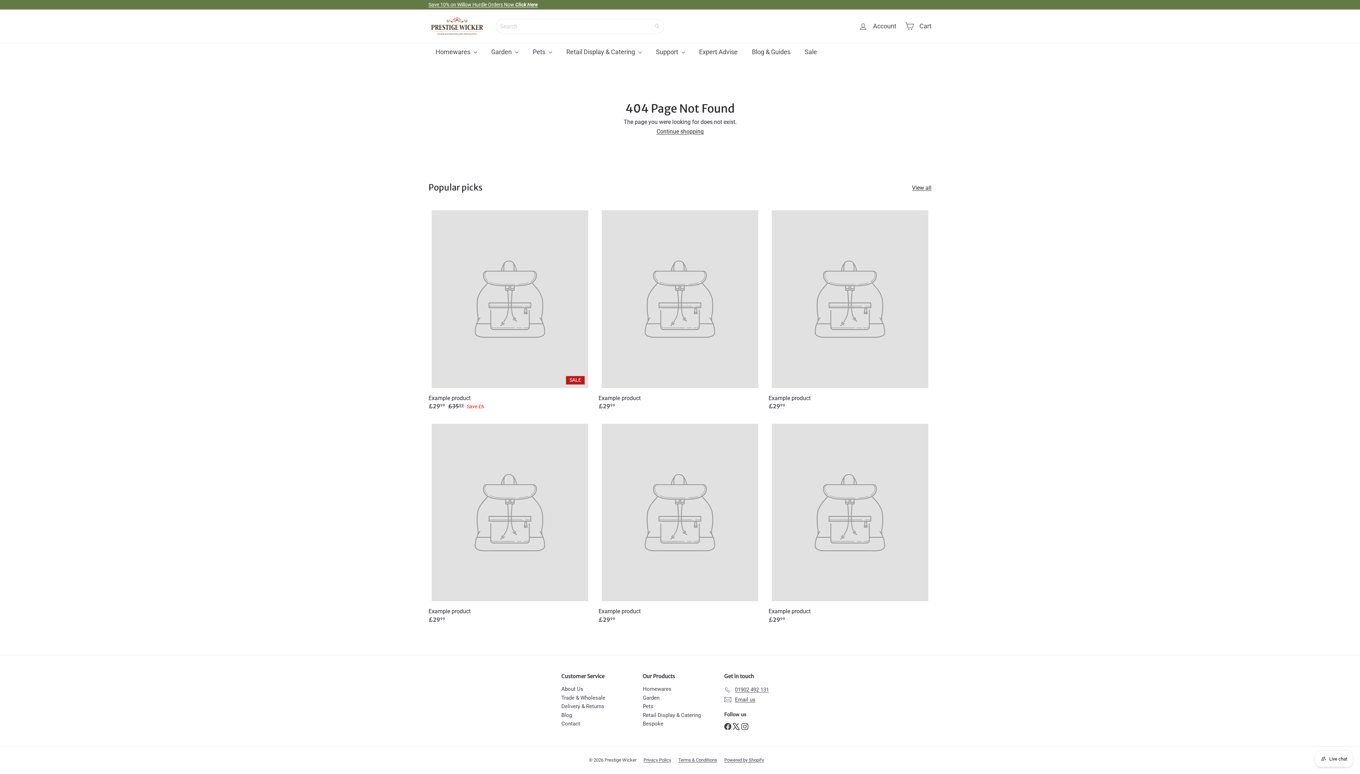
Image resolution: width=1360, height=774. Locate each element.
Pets (540, 52)
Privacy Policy (657, 760)
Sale (811, 52)
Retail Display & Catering (601, 52)
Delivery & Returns (582, 706)
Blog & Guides (771, 52)
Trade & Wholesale (583, 698)
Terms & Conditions (697, 760)
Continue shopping (680, 131)
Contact (570, 724)
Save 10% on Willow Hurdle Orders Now (483, 4)
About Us (572, 689)
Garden (502, 52)
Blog (566, 715)
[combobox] (580, 26)
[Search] (657, 26)
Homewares (454, 52)
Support (668, 52)
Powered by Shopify (744, 760)
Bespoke (653, 724)
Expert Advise (718, 52)
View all (921, 188)
